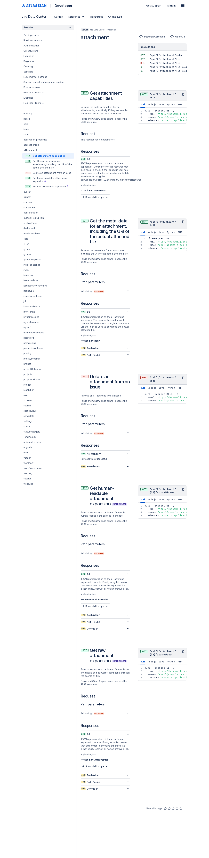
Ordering (28, 66)
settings (28, 421)
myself (27, 327)
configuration (31, 212)
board (27, 118)
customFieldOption (34, 218)
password (29, 338)
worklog (28, 473)
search (27, 405)
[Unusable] (165, 808)
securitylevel (30, 411)
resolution (29, 390)
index (26, 270)
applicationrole (31, 145)
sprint (27, 134)
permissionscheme (33, 348)
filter (26, 244)
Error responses (32, 87)
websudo (28, 484)
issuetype (29, 291)
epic (26, 124)
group (27, 249)
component (30, 207)
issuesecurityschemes (35, 285)
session (28, 478)
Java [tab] (161, 104)
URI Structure (31, 51)
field (26, 238)
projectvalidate (32, 379)
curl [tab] (142, 104)
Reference (74, 16)
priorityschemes (32, 358)
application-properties (35, 139)
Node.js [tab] (151, 104)
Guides (58, 16)
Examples (28, 97)
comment (28, 202)
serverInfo (29, 416)
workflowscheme (33, 468)
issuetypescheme (33, 296)
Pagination (29, 61)
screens (28, 400)
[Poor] (169, 808)
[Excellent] (181, 808)
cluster (27, 197)
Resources (96, 16)
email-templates (32, 233)
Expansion (29, 56)
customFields (31, 223)
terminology (30, 437)
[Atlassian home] (34, 5)
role (26, 395)
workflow (28, 463)
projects (28, 374)
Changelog (115, 16)
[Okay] (173, 808)
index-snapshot (32, 265)
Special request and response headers (44, 82)
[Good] (177, 808)
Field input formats (34, 92)
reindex (27, 384)
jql (25, 301)
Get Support (153, 5)
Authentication (32, 45)
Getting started (32, 35)
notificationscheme (34, 332)
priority (27, 353)
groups (27, 254)
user (26, 452)
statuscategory (32, 431)
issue (26, 129)
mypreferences (32, 322)
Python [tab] (171, 104)
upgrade (28, 447)
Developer (63, 5)
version (27, 457)
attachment (30, 150)
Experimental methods (35, 77)
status (27, 426)
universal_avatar (32, 442)
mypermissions (31, 317)
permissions (30, 343)
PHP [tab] (180, 104)
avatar (27, 192)
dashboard (29, 228)
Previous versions (33, 40)
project (27, 364)
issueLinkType (31, 280)
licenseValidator (32, 306)
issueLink (28, 275)
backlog (28, 113)
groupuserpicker (32, 259)
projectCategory (32, 369)
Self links (28, 71)
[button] (183, 5)
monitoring (29, 311)
